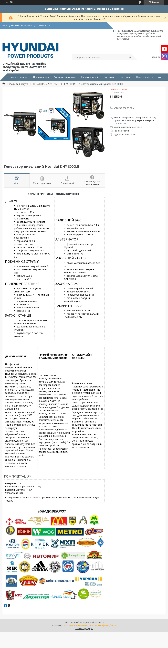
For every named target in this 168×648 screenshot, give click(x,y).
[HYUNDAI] (30, 51)
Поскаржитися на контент (75, 625)
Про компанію (41, 77)
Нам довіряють (144, 77)
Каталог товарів (19, 77)
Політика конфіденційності (103, 625)
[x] (9, 606)
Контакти (109, 77)
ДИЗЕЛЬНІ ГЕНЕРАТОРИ (61, 84)
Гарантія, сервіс (90, 77)
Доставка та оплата (65, 77)
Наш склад (125, 77)
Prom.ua (100, 622)
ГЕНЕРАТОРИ (37, 84)
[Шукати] (130, 57)
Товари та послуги (17, 84)
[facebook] (5, 606)
